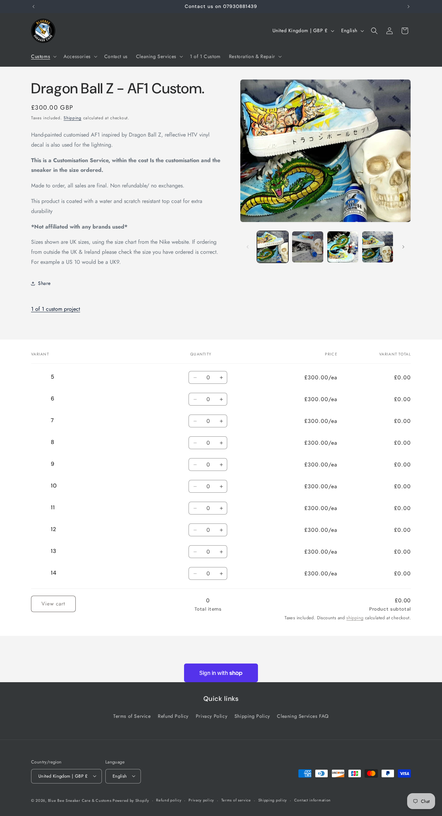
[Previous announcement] (33, 6)
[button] (43, 56)
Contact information (312, 800)
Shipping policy (272, 800)
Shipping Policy (252, 715)
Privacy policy (201, 800)
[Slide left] (247, 246)
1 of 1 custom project (55, 309)
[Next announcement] (408, 6)
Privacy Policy (211, 715)
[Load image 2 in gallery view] (307, 246)
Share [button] (44, 283)
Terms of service (236, 800)
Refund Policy (173, 715)
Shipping (72, 118)
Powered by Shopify (131, 800)
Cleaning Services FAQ (303, 715)
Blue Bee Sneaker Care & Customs (80, 800)
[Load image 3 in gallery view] (342, 246)
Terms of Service (132, 715)
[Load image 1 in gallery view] (272, 246)
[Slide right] (403, 246)
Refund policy (168, 800)
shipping (354, 617)
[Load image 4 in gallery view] (377, 246)
